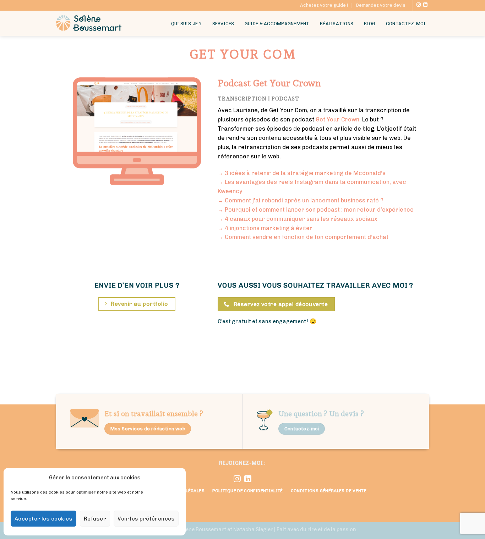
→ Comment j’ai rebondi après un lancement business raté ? (300, 200)
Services (223, 23)
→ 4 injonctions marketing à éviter (265, 228)
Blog (370, 23)
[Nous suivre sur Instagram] (418, 4)
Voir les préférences (146, 519)
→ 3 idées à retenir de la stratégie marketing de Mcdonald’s (302, 173)
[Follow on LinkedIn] (425, 4)
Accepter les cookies (43, 519)
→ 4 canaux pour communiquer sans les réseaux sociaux (297, 219)
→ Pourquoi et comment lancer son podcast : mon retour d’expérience (316, 209)
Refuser (95, 519)
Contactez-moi (405, 23)
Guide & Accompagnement (277, 23)
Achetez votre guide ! (324, 5)
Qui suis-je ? (186, 23)
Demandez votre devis (380, 5)
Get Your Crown (337, 119)
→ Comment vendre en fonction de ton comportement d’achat (303, 237)
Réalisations (336, 23)
